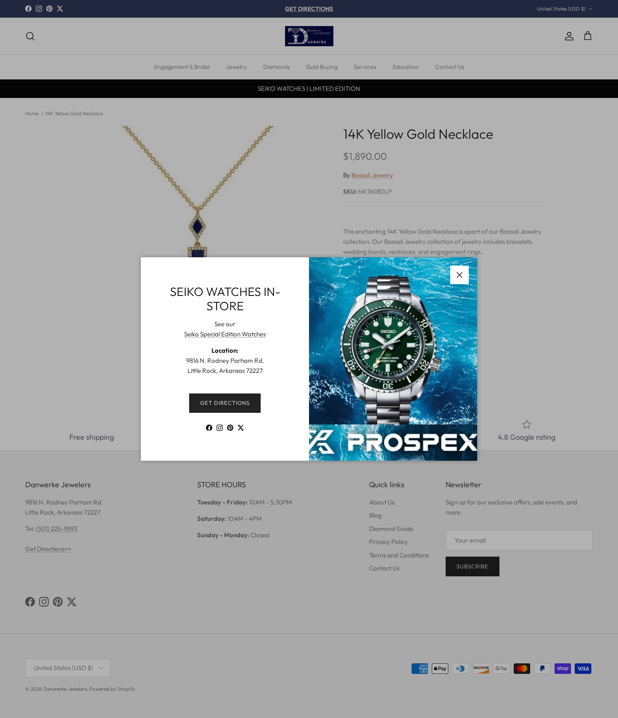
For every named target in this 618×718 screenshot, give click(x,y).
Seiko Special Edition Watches (225, 334)
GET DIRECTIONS (225, 402)
